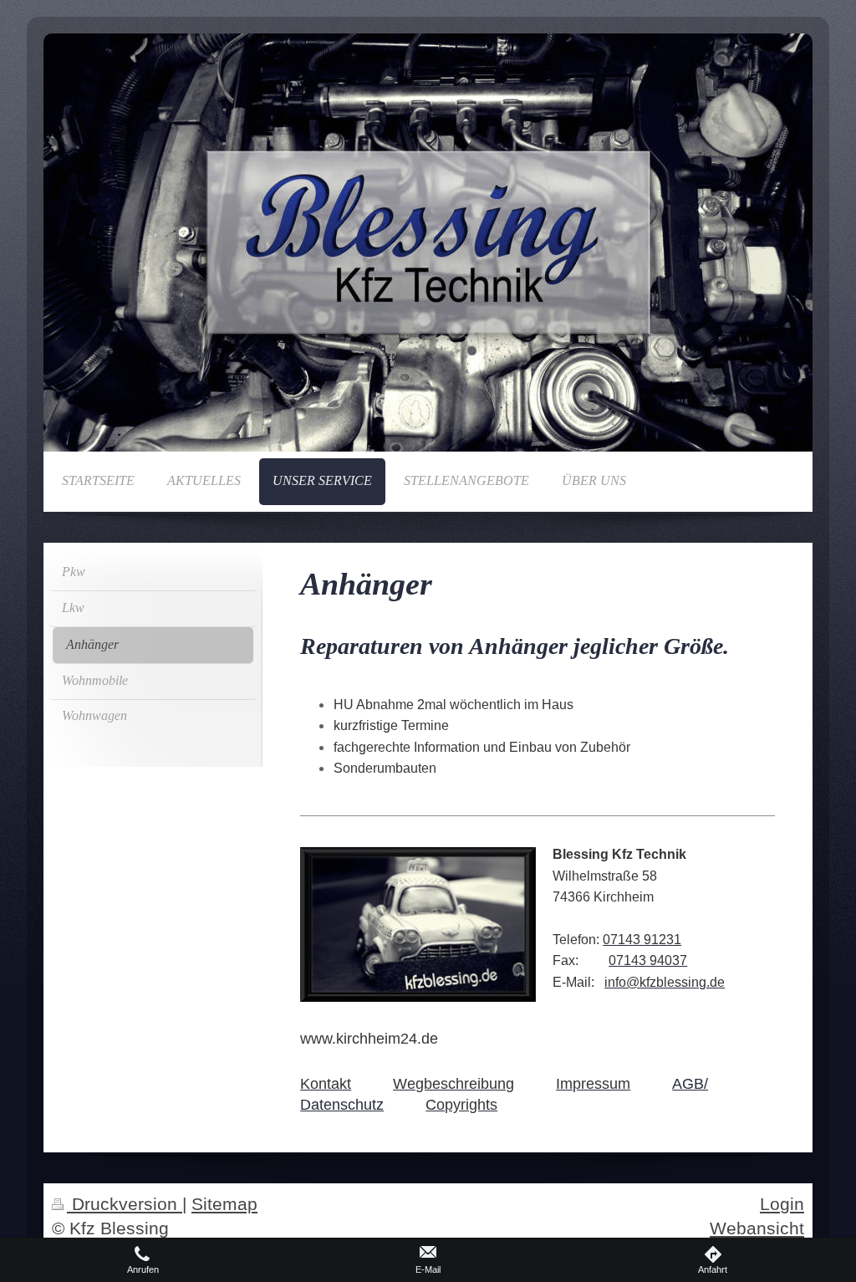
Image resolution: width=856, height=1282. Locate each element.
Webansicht (757, 1228)
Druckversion (124, 1203)
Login (782, 1203)
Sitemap (224, 1203)
